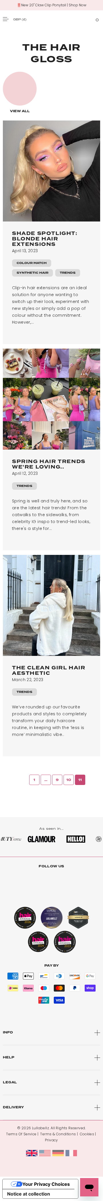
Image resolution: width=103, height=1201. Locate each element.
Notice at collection (28, 1194)
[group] (19, 93)
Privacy (51, 1140)
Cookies (87, 1134)
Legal (10, 1082)
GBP (19, 19)
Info (8, 1032)
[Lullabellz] (51, 19)
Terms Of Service (21, 1134)
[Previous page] (23, 780)
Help (8, 1057)
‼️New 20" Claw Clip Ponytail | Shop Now (51, 5)
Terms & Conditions (58, 1134)
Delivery (13, 1107)
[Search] (87, 19)
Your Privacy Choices (46, 1184)
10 (68, 780)
